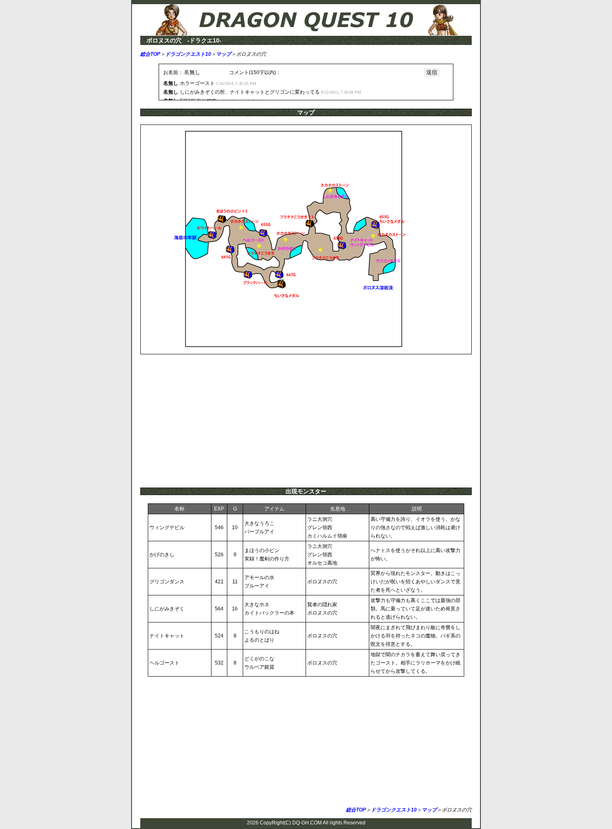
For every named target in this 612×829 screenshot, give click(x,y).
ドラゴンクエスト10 (188, 54)
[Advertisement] (306, 421)
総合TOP (150, 54)
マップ (223, 54)
